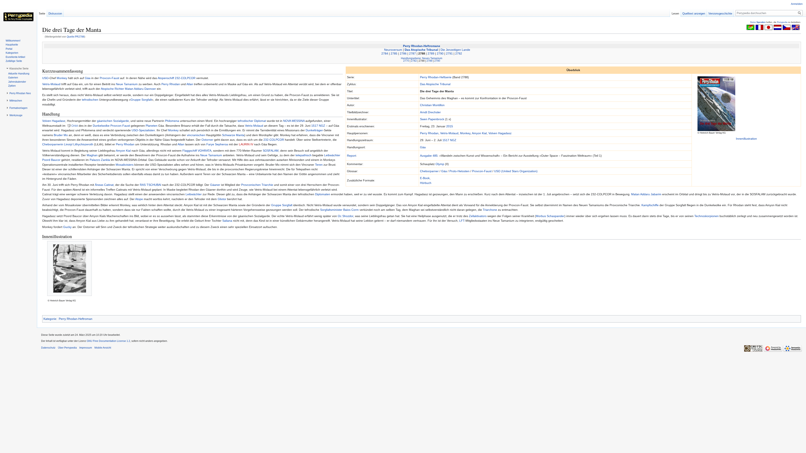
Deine (757, 22)
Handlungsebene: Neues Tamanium (421, 58)
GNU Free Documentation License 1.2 (108, 341)
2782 (414, 60)
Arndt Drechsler (430, 112)
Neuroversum (393, 49)
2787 (412, 53)
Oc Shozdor (345, 216)
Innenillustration (746, 138)
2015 (449, 126)
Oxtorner (207, 139)
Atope (139, 199)
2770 (406, 60)
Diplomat (260, 120)
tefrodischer (245, 120)
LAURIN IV (246, 144)
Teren (319, 164)
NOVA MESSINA (294, 120)
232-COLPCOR (185, 78)
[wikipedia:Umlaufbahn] (69, 125)
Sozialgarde (121, 120)
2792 (458, 53)
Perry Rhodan (429, 133)
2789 (431, 53)
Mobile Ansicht (102, 347)
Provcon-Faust (482, 171)
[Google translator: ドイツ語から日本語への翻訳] (768, 27)
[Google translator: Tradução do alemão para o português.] (750, 27)
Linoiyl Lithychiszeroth (78, 144)
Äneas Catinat (104, 184)
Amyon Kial (479, 133)
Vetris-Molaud (449, 133)
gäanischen (104, 120)
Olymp (440, 164)
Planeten (151, 125)
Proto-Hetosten (459, 171)
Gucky (67, 227)
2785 (394, 53)
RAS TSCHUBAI (150, 184)
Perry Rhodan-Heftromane (421, 46)
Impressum (85, 347)
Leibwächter (332, 155)
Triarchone (490, 209)
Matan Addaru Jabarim (646, 194)
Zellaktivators (478, 216)
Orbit (74, 125)
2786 (403, 53)
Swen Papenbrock (432, 119)
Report (351, 155)
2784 (384, 53)
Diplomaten (322, 194)
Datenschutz (48, 347)
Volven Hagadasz (500, 133)
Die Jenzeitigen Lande (455, 49)
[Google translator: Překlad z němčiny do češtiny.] (786, 27)
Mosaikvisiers (124, 164)
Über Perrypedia (67, 347)
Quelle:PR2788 (75, 36)
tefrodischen (90, 99)
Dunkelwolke (101, 125)
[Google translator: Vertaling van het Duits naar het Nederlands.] (777, 27)
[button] (19, 68)
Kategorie (49, 318)
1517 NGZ (449, 140)
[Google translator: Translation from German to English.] (795, 27)
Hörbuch (425, 183)
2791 (449, 53)
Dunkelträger (314, 130)
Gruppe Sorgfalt (141, 99)
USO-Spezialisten (143, 130)
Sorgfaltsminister (331, 209)
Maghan (92, 155)
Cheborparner (429, 171)
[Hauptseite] (18, 17)
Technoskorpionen (706, 216)
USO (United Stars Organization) (516, 171)
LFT (461, 220)
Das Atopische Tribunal (421, 49)
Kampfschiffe (650, 205)
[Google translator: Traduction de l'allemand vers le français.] (759, 27)
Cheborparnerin (52, 144)
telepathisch (303, 155)
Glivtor (222, 199)
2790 (440, 53)
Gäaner (215, 184)
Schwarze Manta (233, 135)
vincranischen (196, 135)
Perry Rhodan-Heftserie (435, 77)
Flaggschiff (189, 150)
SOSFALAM (271, 150)
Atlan (189, 84)
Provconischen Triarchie (257, 184)
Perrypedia (782, 22)
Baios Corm (351, 209)
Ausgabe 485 (429, 155)
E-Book (425, 178)
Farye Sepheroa (217, 144)
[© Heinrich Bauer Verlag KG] (69, 268)
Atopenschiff (166, 78)
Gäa (423, 147)
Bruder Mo (61, 135)
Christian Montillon (432, 105)
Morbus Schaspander (550, 216)
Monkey (465, 133)
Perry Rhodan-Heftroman (75, 318)
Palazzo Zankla (100, 159)
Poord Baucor (51, 159)
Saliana (227, 220)
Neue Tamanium (127, 84)
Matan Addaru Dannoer (140, 88)
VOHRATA (204, 150)
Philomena (172, 120)
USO (45, 78)
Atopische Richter (112, 88)
